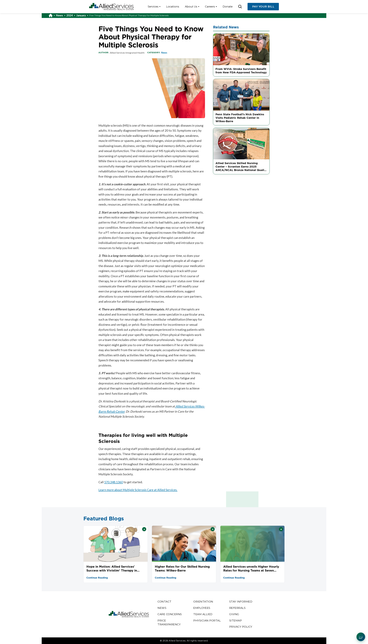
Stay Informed (240, 601)
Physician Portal (207, 620)
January (81, 15)
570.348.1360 (113, 482)
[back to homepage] (52, 15)
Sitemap (235, 620)
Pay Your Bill (263, 6)
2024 (69, 15)
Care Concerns (170, 614)
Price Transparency (169, 622)
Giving (234, 614)
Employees (201, 608)
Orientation (203, 601)
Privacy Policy (240, 626)
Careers (210, 6)
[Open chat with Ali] (360, 637)
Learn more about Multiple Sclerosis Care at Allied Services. (137, 490)
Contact (164, 601)
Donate (228, 6)
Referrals (237, 608)
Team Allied (202, 614)
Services (153, 6)
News (59, 15)
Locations (172, 6)
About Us (191, 6)
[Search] (240, 6)
